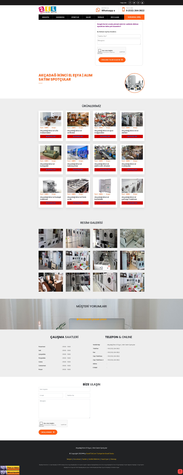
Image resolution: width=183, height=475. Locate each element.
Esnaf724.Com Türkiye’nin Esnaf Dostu (100, 453)
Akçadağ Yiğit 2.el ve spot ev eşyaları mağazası (81, 464)
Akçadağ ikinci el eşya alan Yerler (71, 467)
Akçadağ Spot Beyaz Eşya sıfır (99, 467)
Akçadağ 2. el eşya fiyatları (138, 464)
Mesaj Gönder (46, 432)
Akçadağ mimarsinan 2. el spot (46, 464)
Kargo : (54, 127)
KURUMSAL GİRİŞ (134, 17)
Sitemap (113, 459)
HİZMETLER (75, 17)
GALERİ (88, 17)
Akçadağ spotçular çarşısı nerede (86, 467)
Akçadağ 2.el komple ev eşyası (112, 467)
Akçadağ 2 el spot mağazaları (126, 464)
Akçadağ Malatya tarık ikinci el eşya (99, 464)
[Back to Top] (180, 471)
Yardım (84, 459)
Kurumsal (76, 459)
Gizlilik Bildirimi (94, 459)
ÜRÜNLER (101, 17)
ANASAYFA (45, 17)
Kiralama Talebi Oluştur (110, 60)
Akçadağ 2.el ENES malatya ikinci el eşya (62, 464)
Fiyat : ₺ (44, 127)
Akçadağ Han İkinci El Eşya (113, 464)
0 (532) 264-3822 (135, 10)
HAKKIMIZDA (60, 17)
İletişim (69, 459)
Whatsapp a (108, 10)
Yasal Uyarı (105, 459)
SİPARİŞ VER (51, 136)
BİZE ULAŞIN (115, 17)
